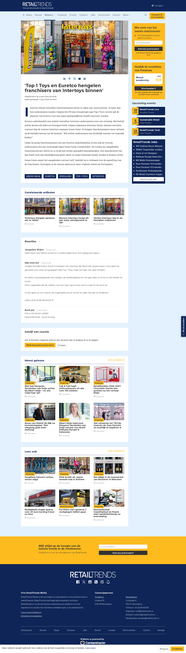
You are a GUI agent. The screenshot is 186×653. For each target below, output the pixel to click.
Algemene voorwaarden (31, 616)
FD (70, 112)
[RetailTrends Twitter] (84, 583)
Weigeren (164, 649)
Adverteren (104, 15)
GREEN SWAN (33, 176)
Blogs (56, 630)
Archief (146, 630)
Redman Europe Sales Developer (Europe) (150, 156)
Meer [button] (126, 15)
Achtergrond (26, 630)
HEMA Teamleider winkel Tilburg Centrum (150, 149)
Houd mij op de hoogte (148, 49)
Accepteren (177, 649)
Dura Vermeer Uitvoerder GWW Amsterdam (150, 163)
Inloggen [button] (158, 5)
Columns (71, 630)
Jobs (93, 15)
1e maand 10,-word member (157, 16)
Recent (38, 15)
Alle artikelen (115, 359)
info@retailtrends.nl (144, 611)
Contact (116, 15)
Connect (83, 15)
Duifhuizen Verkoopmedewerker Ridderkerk (150, 170)
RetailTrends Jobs (148, 179)
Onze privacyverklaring (31, 612)
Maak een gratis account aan (39, 345)
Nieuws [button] (49, 15)
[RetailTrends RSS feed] (96, 582)
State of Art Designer (146, 153)
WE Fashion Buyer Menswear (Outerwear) (150, 146)
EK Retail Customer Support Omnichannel (150, 174)
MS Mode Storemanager (148, 160)
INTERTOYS (98, 176)
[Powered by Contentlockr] (93, 643)
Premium (62, 15)
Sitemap (160, 630)
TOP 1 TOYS (82, 176)
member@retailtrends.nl (148, 618)
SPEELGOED (65, 176)
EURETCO (50, 176)
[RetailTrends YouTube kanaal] (90, 582)
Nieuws (43, 630)
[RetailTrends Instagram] (102, 582)
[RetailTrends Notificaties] (108, 582)
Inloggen (62, 345)
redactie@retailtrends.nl (144, 614)
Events (73, 15)
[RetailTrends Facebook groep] (78, 582)
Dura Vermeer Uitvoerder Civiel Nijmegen (150, 167)
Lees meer (90, 648)
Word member (147, 88)
